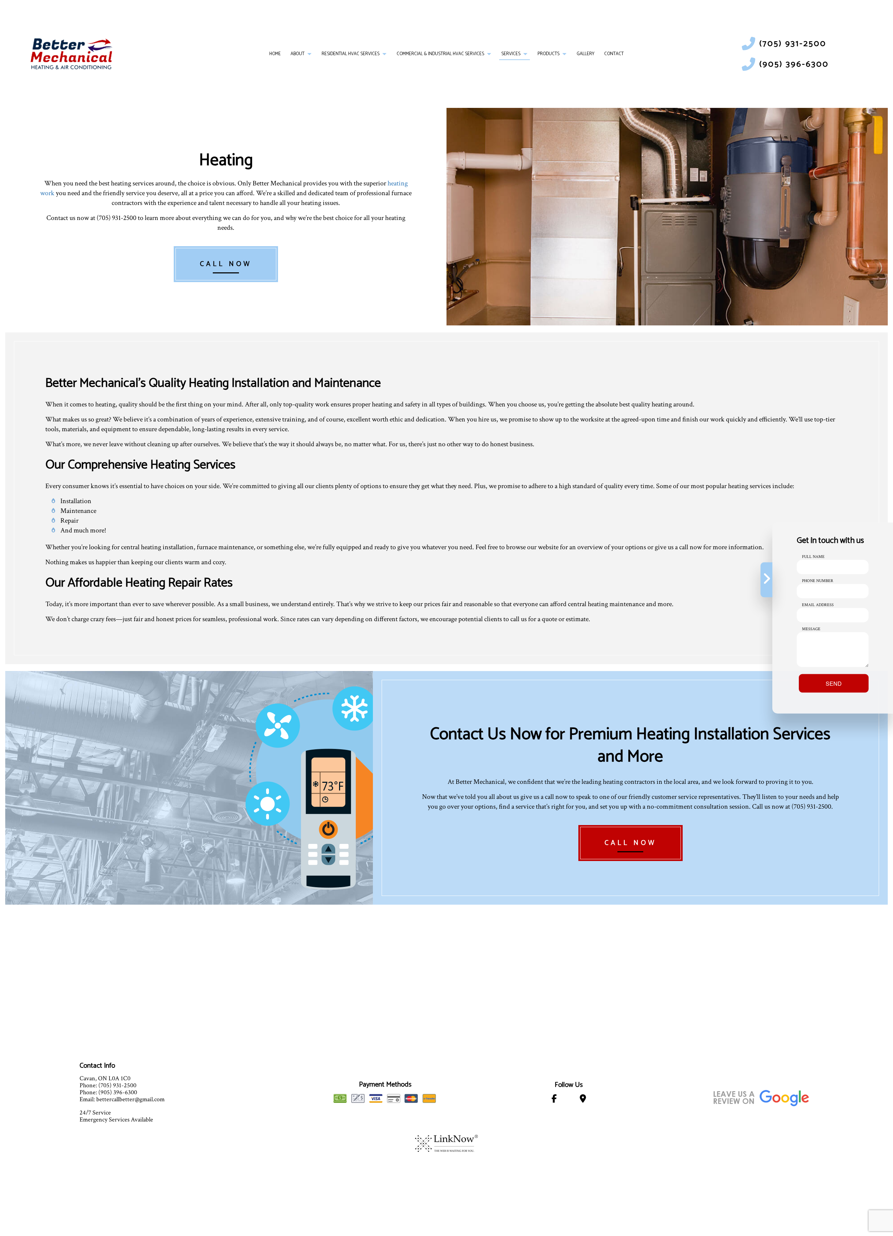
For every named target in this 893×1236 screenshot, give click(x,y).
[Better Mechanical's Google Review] (761, 1097)
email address (818, 605)
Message (811, 629)
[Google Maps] (582, 1100)
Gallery (585, 54)
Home (275, 54)
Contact (614, 54)
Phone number (817, 580)
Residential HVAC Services (351, 54)
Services (510, 54)
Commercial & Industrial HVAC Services (440, 54)
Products (549, 54)
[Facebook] (554, 1100)
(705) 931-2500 (792, 43)
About (298, 54)
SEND (834, 683)
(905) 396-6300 (794, 64)
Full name (813, 556)
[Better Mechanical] (71, 54)
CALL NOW (226, 264)
